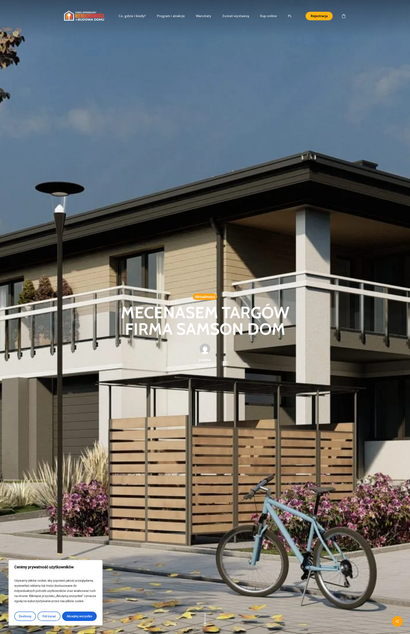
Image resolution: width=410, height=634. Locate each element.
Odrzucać (49, 616)
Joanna (205, 360)
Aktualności (205, 296)
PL (290, 16)
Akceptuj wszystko (79, 616)
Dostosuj (25, 616)
